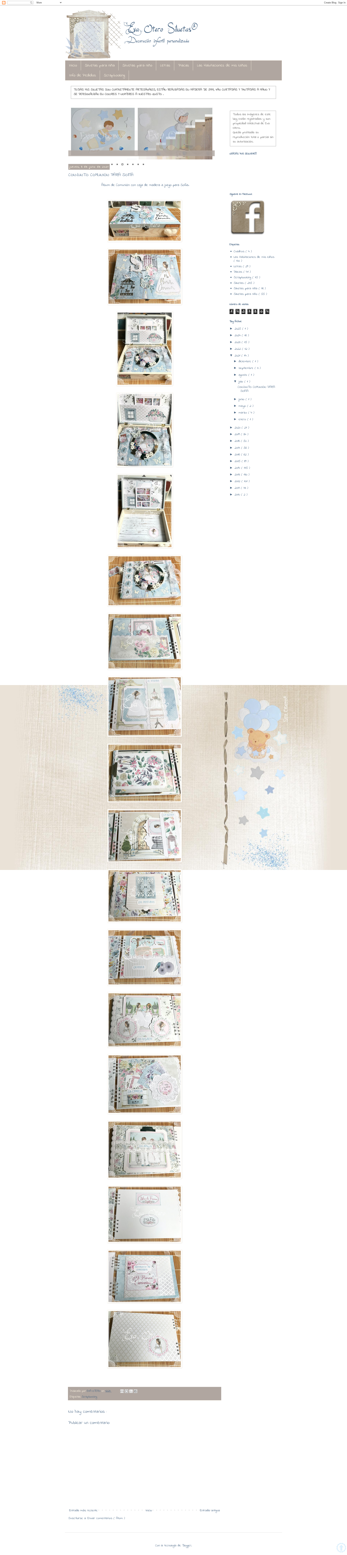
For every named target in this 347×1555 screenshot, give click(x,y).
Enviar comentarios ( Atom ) (106, 1518)
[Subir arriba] (341, 1548)
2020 (238, 427)
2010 (238, 494)
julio (241, 381)
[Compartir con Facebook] (135, 1391)
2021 (238, 355)
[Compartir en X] (131, 1391)
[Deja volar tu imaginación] (141, 132)
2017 (238, 448)
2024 (238, 335)
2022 (238, 349)
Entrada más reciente (83, 1510)
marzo (243, 412)
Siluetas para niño (137, 65)
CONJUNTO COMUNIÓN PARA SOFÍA (256, 389)
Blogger (186, 1545)
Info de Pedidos (82, 75)
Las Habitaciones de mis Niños (222, 65)
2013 (238, 474)
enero (243, 419)
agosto (243, 375)
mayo (243, 406)
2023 (238, 342)
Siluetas (239, 283)
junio (242, 399)
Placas (183, 65)
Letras (165, 65)
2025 (238, 328)
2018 (238, 441)
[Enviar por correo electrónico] (122, 1391)
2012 (238, 481)
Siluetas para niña (100, 65)
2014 (238, 468)
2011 (238, 488)
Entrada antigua (210, 1510)
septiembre (247, 368)
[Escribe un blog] (126, 1391)
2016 (238, 454)
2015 (238, 461)
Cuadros (240, 251)
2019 (238, 434)
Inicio (73, 65)
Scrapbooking (114, 75)
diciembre (245, 361)
